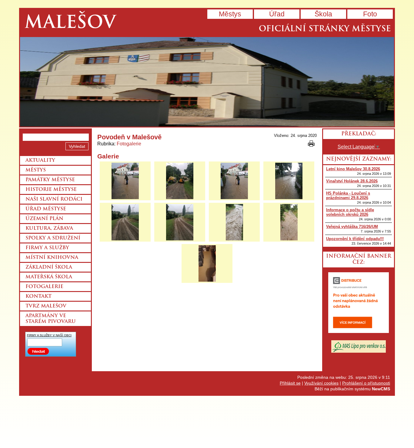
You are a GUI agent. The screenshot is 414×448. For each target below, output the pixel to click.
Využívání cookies (321, 383)
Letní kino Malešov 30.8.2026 (353, 169)
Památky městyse (50, 180)
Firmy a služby (47, 248)
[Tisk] (311, 143)
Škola (323, 14)
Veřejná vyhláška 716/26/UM (352, 226)
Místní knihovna (51, 257)
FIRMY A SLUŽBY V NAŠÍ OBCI (49, 335)
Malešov (70, 23)
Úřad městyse (45, 209)
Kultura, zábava (49, 228)
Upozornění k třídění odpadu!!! (355, 238)
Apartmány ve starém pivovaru (50, 319)
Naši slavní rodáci (53, 199)
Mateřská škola (48, 277)
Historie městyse (51, 189)
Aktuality (40, 160)
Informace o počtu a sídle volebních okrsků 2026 (350, 212)
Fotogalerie (129, 143)
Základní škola (48, 267)
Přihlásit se (290, 383)
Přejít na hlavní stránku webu (207, 82)
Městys (230, 14)
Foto (370, 14)
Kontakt (38, 296)
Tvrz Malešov (45, 306)
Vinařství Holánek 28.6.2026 (352, 181)
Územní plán (44, 218)
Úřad (277, 14)
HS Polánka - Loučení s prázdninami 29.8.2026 (348, 195)
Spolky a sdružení (52, 238)
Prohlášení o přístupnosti (366, 383)
